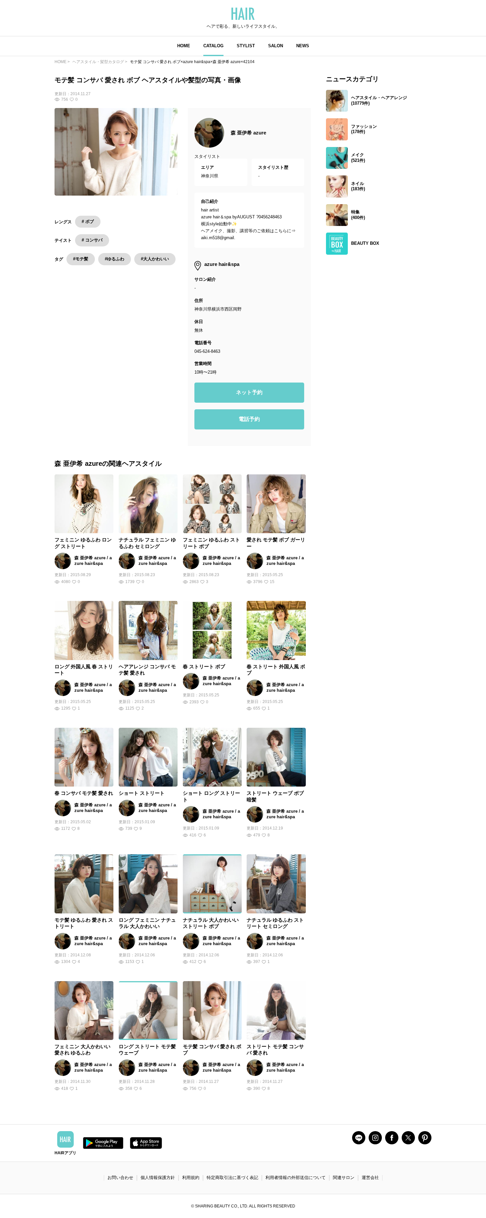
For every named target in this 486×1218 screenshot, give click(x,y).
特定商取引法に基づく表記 (232, 1177)
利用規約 (190, 1177)
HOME (183, 45)
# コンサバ (92, 240)
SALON (275, 45)
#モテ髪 (80, 258)
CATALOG (213, 45)
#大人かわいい (155, 258)
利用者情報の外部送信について (295, 1177)
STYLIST (246, 45)
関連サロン (343, 1177)
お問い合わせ (120, 1177)
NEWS (302, 45)
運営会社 (370, 1177)
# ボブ (88, 221)
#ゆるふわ (114, 258)
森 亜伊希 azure (248, 132)
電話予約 (249, 419)
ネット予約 (249, 392)
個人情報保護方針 (158, 1177)
